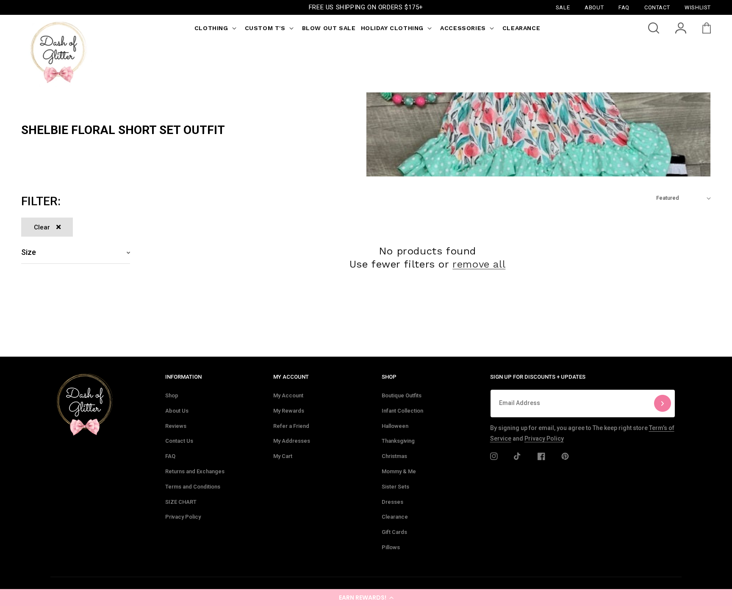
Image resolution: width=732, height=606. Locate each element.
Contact (657, 7)
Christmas (394, 456)
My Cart (282, 456)
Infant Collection (402, 411)
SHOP (389, 377)
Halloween (395, 426)
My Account (288, 395)
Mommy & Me (399, 471)
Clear (42, 227)
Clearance (395, 517)
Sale (563, 7)
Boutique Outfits (401, 395)
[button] (366, 597)
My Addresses (291, 441)
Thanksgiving (398, 441)
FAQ (170, 456)
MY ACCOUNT (291, 377)
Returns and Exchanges (195, 471)
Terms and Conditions (192, 486)
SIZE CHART (181, 502)
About (594, 7)
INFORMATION (183, 377)
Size (28, 252)
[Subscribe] (662, 403)
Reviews (175, 426)
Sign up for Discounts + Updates (537, 377)
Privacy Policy (183, 517)
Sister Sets (395, 486)
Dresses (392, 502)
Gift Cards (394, 532)
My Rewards (288, 411)
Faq (623, 7)
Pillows (391, 547)
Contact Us (179, 441)
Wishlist (698, 7)
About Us (177, 411)
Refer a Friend (291, 426)
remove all (478, 264)
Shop (171, 395)
